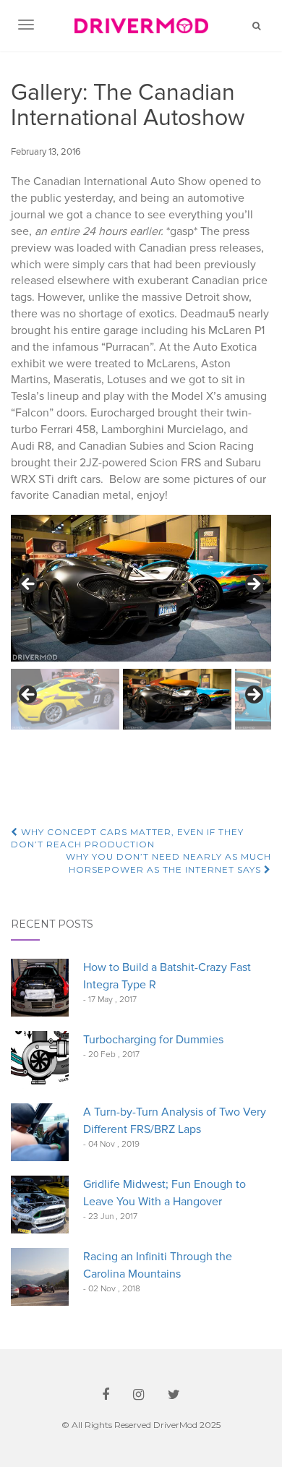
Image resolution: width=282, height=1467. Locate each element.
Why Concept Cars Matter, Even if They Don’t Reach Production (127, 838)
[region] (141, 622)
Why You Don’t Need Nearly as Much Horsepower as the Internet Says (168, 862)
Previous (29, 585)
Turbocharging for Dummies (153, 1039)
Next (253, 585)
